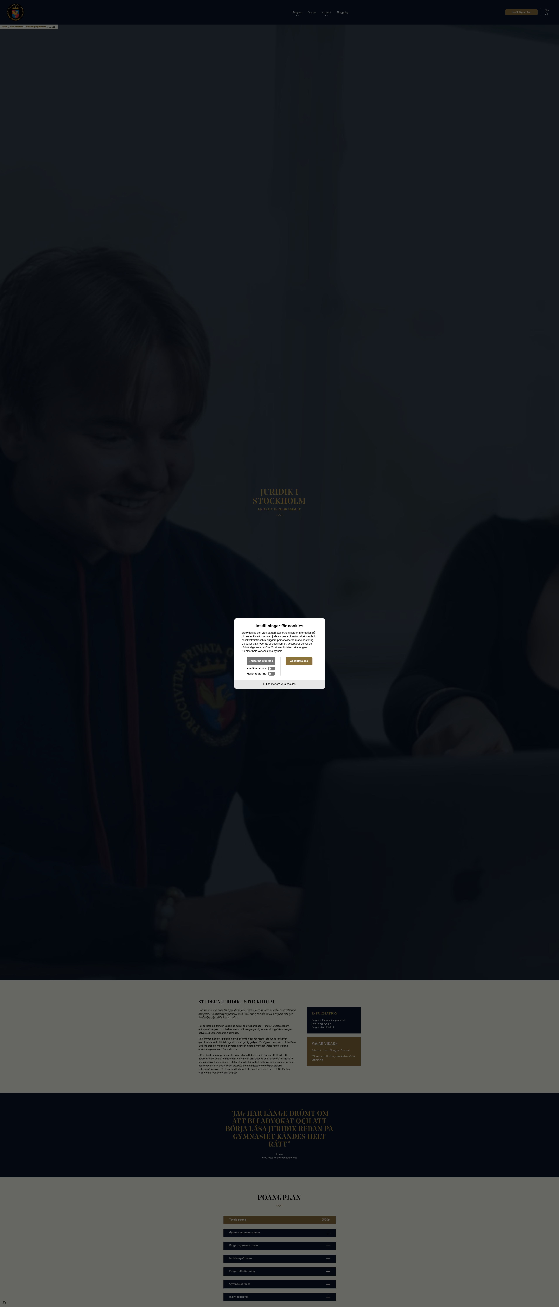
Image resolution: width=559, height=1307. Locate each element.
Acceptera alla (299, 660)
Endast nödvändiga (261, 660)
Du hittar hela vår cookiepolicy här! (262, 651)
